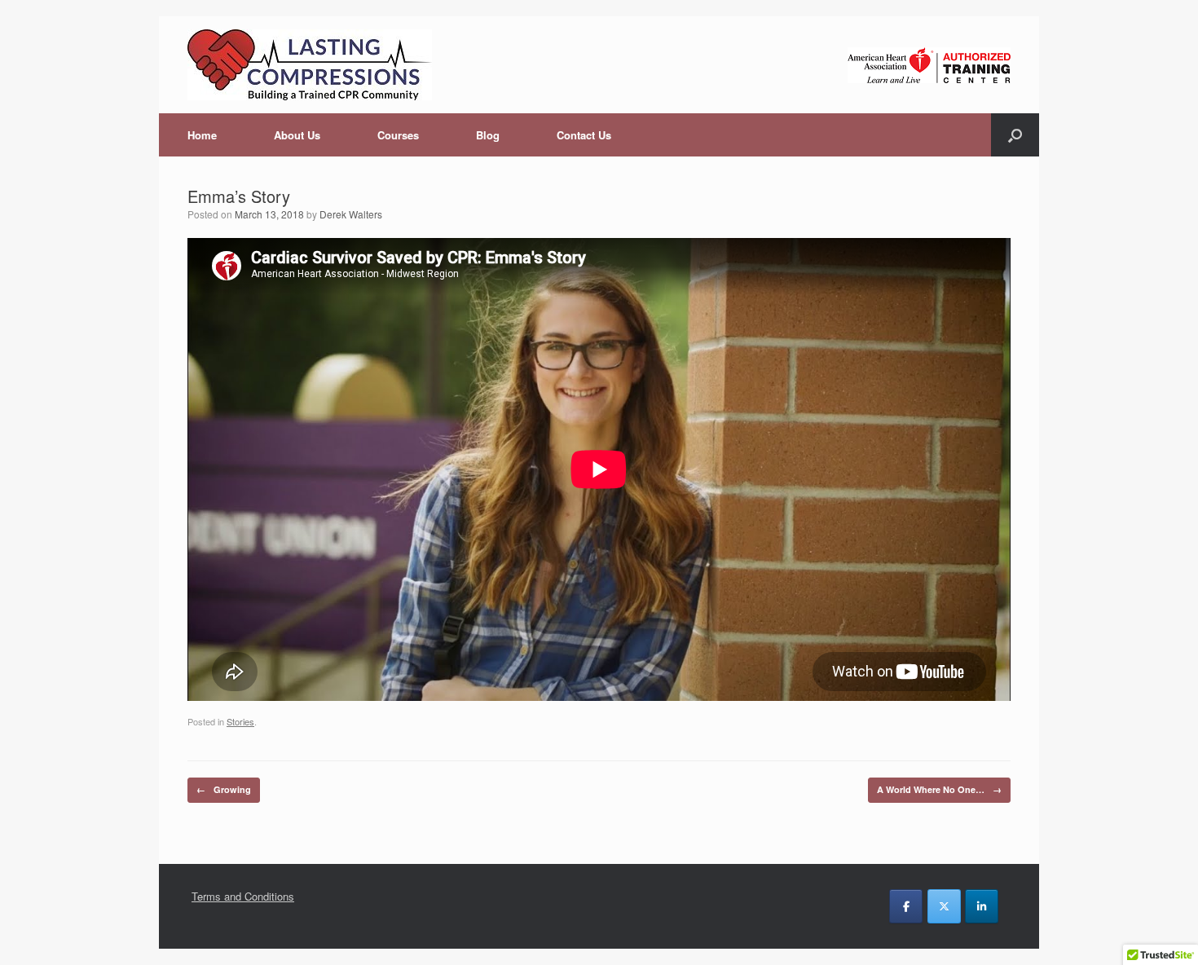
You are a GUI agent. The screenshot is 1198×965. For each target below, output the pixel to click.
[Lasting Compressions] (309, 64)
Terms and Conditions (243, 896)
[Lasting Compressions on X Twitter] (944, 906)
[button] (1015, 134)
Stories (240, 721)
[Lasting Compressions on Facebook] (906, 906)
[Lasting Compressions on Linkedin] (981, 906)
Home (202, 135)
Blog (488, 135)
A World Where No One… (939, 789)
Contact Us (584, 135)
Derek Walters (350, 214)
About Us (297, 135)
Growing (223, 789)
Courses (398, 135)
